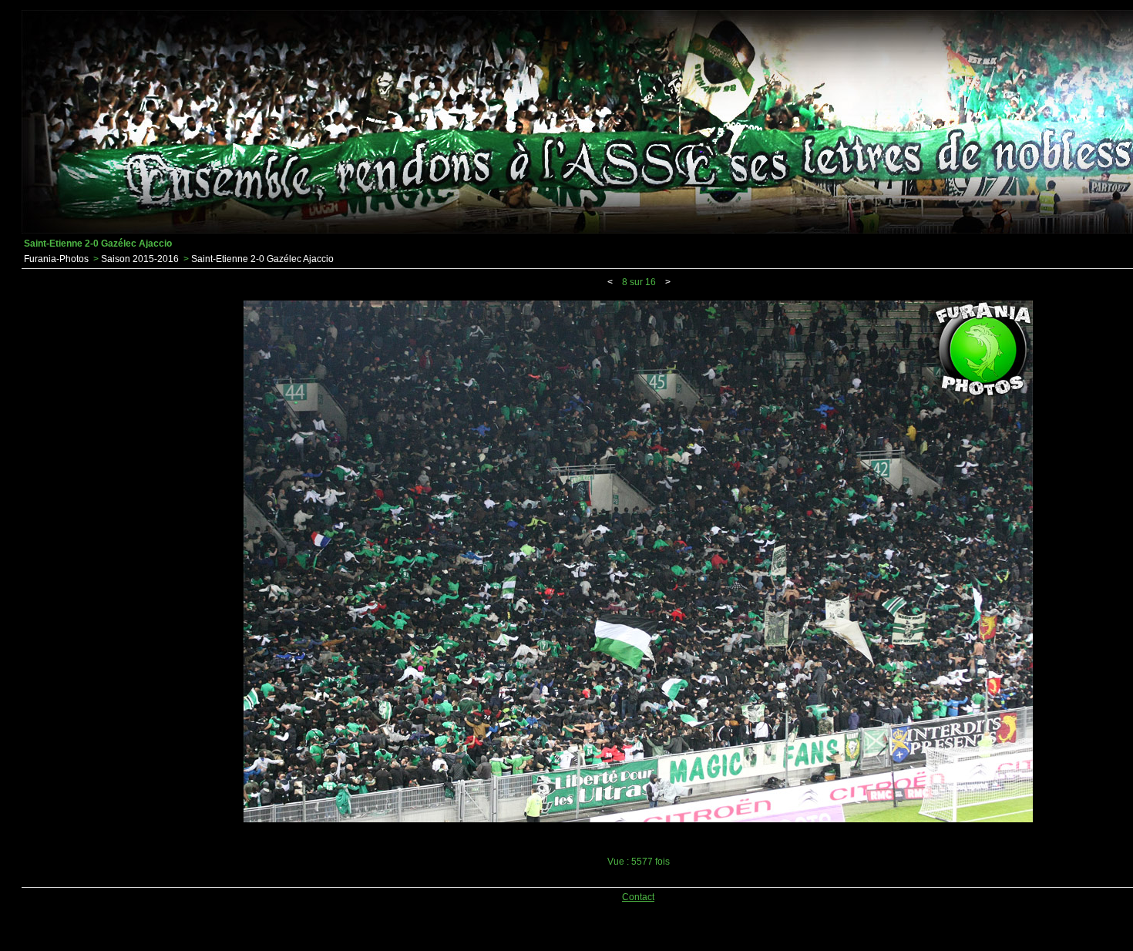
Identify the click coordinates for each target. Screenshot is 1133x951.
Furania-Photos (56, 259)
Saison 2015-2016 (140, 259)
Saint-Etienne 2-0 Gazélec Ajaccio (262, 259)
